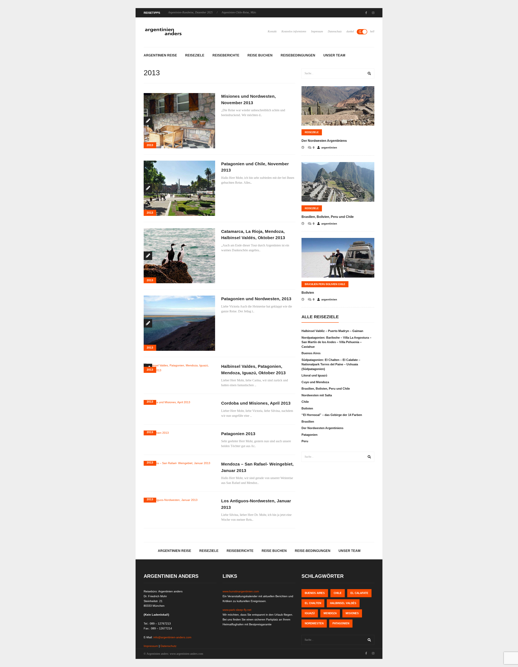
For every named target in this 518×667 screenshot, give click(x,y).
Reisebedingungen (298, 55)
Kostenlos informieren (293, 31)
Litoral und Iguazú (314, 375)
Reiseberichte (225, 55)
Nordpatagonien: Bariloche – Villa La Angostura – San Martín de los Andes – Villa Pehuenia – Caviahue (336, 342)
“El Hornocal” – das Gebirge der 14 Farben (331, 415)
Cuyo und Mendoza (315, 382)
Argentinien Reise (160, 55)
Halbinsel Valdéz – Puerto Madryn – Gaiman (332, 331)
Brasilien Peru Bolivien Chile (325, 284)
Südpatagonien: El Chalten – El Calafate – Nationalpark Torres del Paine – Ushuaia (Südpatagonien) (330, 364)
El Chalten (313, 603)
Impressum (317, 31)
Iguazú (310, 613)
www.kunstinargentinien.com (241, 591)
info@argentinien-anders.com (172, 637)
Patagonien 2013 (238, 433)
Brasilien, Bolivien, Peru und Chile (327, 216)
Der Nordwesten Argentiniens (324, 140)
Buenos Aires (311, 353)
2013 (150, 145)
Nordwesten (314, 623)
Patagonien (309, 434)
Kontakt (272, 31)
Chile (305, 401)
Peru (304, 441)
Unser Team (334, 55)
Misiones (352, 613)
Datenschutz (335, 31)
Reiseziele (194, 55)
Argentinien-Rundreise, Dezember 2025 (190, 12)
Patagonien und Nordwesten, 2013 (256, 298)
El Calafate (359, 593)
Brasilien (307, 421)
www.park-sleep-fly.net (237, 609)
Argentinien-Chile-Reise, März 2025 (242, 12)
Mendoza (330, 613)
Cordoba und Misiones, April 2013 (256, 403)
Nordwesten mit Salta (316, 395)
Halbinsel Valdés (343, 603)
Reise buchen (260, 55)
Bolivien (307, 292)
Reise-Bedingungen (312, 550)
